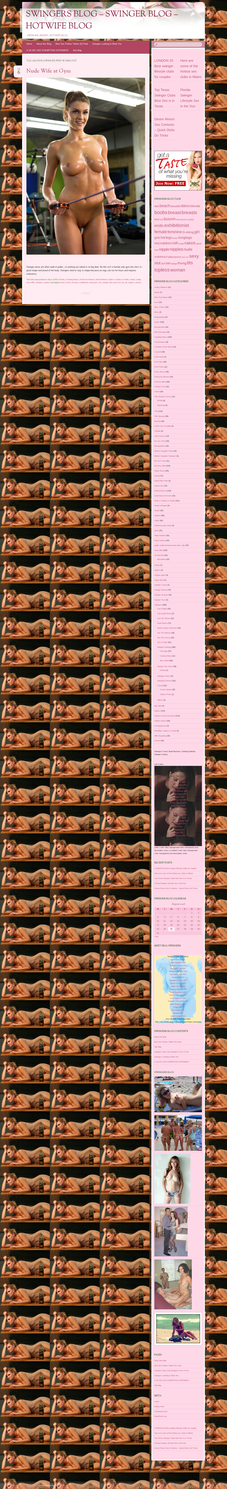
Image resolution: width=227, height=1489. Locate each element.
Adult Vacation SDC (178, 782)
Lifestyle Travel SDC (178, 794)
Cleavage (164, 651)
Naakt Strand (159, 471)
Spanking (161, 405)
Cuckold (157, 352)
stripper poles (159, 575)
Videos (160, 700)
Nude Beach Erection (162, 496)
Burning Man (159, 327)
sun (163, 263)
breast (68, 282)
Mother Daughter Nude (163, 451)
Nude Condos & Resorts (167, 628)
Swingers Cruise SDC (178, 800)
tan (123, 282)
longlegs (185, 238)
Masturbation (159, 446)
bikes (156, 312)
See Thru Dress (163, 638)
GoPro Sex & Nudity (162, 426)
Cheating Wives (72, 279)
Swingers (39, 282)
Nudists (157, 516)
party (156, 530)
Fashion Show (165, 656)
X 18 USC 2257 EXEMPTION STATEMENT (47, 50)
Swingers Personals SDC (178, 821)
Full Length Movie (164, 613)
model (181, 243)
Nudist (132, 279)
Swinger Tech (159, 600)
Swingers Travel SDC (178, 785)
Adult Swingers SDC (178, 824)
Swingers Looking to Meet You (106, 44)
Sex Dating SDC (178, 830)
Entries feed (159, 1406)
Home (29, 44)
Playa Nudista (160, 540)
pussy (177, 256)
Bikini (185, 206)
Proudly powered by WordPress (24, 1485)
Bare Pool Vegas (161, 297)
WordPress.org (160, 1416)
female (160, 232)
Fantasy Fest (159, 387)
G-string (188, 232)
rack (183, 257)
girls (157, 237)
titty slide (157, 706)
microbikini (162, 243)
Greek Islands (165, 690)
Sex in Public (162, 642)
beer (156, 302)
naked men (158, 486)
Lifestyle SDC (178, 833)
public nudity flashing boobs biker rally (169, 545)
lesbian (175, 238)
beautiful (176, 206)
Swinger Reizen (160, 590)
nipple (164, 249)
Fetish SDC (178, 827)
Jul (19, 70)
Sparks (157, 570)
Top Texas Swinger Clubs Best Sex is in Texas (173, 878)
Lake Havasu (159, 436)
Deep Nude (159, 357)
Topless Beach (160, 721)
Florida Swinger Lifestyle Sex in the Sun (170, 883)
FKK (156, 411)
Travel (159, 686)
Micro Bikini (164, 661)
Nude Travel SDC (178, 806)
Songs (157, 565)
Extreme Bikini (160, 382)
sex (187, 257)
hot (163, 237)
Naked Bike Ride (161, 481)
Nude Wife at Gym (48, 71)
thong (181, 263)
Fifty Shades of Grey (162, 397)
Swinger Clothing (164, 647)
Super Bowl (159, 580)
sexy (194, 256)
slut (99, 282)
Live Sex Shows (163, 618)
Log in (156, 1401)
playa (171, 257)
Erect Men (158, 362)
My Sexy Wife (160, 466)
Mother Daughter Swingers (165, 456)
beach (165, 206)
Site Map (77, 50)
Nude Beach (162, 623)
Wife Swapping (160, 736)
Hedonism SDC (178, 797)
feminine (175, 232)
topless (47, 282)
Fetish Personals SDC (178, 815)
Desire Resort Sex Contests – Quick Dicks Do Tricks (176, 888)
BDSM (159, 401)
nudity (138, 279)
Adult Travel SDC (178, 779)
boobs (62, 279)
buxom (169, 219)
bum (157, 219)
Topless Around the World (164, 716)
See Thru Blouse (164, 633)
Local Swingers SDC (178, 818)
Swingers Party (163, 676)
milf (175, 243)
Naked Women (102, 279)
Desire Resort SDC (178, 788)
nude (188, 249)
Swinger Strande (161, 595)
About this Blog (43, 44)
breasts (75, 282)
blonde (195, 206)
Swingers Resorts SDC (178, 791)
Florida (162, 670)
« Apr (156, 937)
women (157, 741)
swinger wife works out (111, 282)
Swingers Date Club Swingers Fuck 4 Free (171, 1052)
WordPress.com (61, 1485)
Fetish (156, 392)
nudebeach (161, 256)
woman (138, 282)
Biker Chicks (159, 307)
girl (196, 232)
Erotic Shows (159, 372)
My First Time (160, 461)
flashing (157, 421)
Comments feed (160, 1411)
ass (156, 206)
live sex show (159, 441)
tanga (174, 263)
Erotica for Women (87, 279)
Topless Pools (165, 694)
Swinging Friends (164, 681)
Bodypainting (159, 317)
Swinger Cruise (160, 585)
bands (156, 292)
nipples (176, 249)
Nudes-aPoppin (160, 506)
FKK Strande (159, 416)
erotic (159, 225)
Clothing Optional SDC (178, 809)
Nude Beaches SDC (178, 812)
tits (126, 282)
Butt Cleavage (160, 332)
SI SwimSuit (159, 555)
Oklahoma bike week (162, 525)
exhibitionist (83, 282)
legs (169, 237)
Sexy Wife (30, 282)
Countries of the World (163, 347)
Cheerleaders (159, 342)
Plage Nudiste (160, 535)
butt (161, 219)
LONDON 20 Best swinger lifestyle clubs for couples (175, 868)
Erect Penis (159, 367)
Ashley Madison (160, 287)
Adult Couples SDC (178, 836)
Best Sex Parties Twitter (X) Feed (72, 44)
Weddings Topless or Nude (165, 731)
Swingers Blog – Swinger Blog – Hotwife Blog (102, 20)
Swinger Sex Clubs (164, 666)
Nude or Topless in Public (119, 279)
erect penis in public (185, 219)
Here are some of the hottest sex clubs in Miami (173, 873)
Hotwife (157, 431)
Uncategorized (160, 726)
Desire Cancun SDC (178, 803)
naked (189, 243)
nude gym (93, 282)
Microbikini (161, 559)
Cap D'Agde (162, 609)
